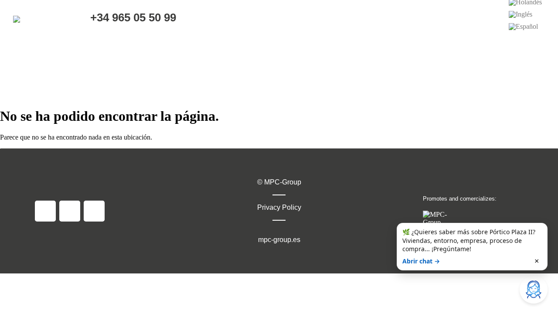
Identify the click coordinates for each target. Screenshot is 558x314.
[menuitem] (520, 14)
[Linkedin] (94, 211)
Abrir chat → (421, 261)
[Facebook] (45, 211)
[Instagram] (69, 211)
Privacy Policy (279, 207)
